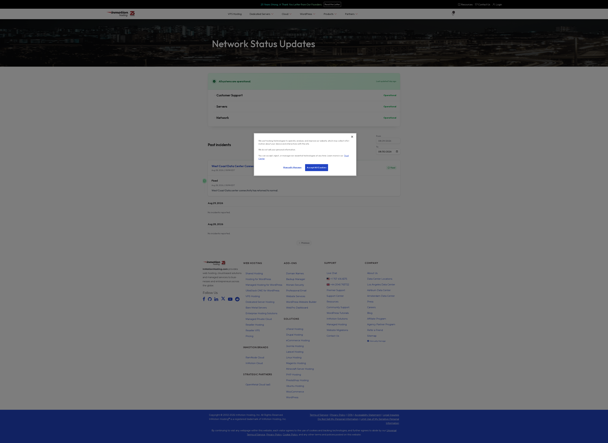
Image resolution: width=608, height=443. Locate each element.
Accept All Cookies (316, 167)
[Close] (352, 136)
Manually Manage (292, 167)
